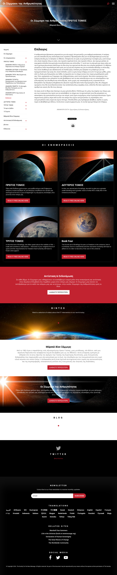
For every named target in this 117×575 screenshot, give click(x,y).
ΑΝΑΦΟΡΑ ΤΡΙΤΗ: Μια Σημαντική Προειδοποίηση (15, 75)
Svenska (53, 517)
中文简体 (44, 510)
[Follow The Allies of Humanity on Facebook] (50, 557)
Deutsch (71, 510)
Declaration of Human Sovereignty (58, 537)
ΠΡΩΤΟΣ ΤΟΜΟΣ (9, 61)
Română (91, 513)
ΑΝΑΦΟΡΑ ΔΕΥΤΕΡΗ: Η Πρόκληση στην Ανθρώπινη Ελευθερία (16, 70)
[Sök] (108, 3)
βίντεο (6, 124)
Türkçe (61, 517)
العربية (8, 510)
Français (108, 510)
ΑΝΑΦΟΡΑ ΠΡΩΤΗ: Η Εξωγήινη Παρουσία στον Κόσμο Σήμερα (15, 65)
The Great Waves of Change (58, 540)
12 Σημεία (7, 111)
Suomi (44, 517)
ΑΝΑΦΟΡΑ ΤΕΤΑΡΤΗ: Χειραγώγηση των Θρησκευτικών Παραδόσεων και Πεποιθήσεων (16, 81)
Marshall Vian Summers (58, 530)
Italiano (35, 513)
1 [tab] (58, 323)
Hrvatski (16, 513)
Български (34, 510)
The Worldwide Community (58, 543)
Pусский (101, 513)
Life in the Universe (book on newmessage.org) (58, 533)
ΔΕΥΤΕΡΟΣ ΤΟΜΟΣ (10, 102)
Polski (72, 513)
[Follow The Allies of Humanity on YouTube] (66, 557)
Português (81, 513)
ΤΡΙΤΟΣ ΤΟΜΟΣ (8, 105)
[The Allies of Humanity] (23, 3)
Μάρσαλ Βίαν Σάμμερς (12, 116)
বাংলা (25, 510)
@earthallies (58, 458)
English (90, 510)
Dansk (62, 510)
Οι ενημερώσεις (9, 58)
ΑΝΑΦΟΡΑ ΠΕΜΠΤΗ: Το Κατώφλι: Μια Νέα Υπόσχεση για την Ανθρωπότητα (16, 88)
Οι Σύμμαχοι (8, 54)
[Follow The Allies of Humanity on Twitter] (58, 557)
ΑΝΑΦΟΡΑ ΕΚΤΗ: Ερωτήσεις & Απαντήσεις (15, 93)
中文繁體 (54, 510)
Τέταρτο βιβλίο (9, 108)
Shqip (109, 513)
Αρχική (6, 49)
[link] (26, 58)
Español (99, 510)
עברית (8, 513)
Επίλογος (8, 98)
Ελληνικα (80, 510)
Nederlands (62, 513)
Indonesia (26, 513)
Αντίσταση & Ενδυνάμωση (13, 120)
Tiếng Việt (71, 517)
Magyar (52, 513)
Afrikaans (17, 510)
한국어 (43, 513)
